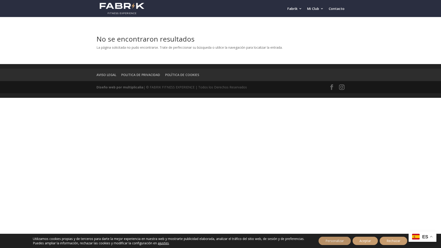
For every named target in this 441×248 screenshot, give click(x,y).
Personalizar (334, 241)
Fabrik (292, 9)
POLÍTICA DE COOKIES (182, 75)
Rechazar (393, 241)
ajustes (163, 243)
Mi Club (313, 9)
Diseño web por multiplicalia (119, 87)
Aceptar (365, 241)
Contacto (337, 9)
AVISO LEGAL (106, 75)
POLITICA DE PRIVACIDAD (140, 75)
